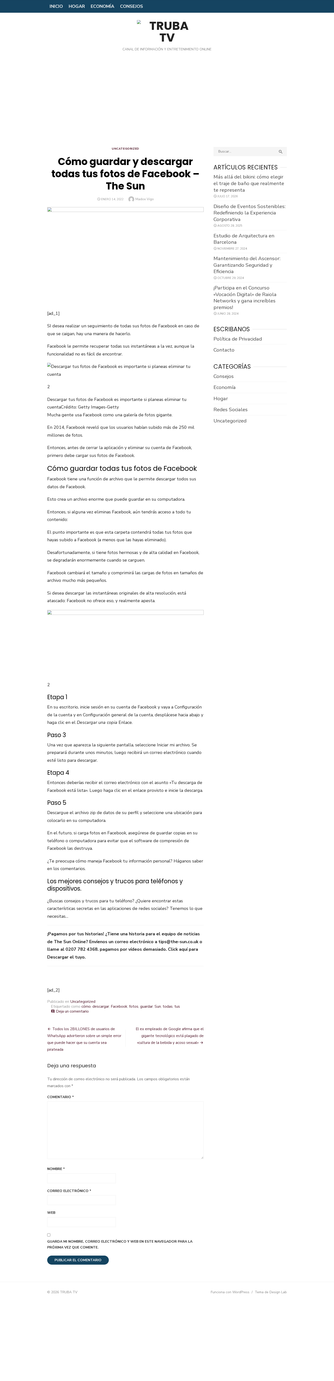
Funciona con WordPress (230, 1292)
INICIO (56, 6)
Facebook (119, 1006)
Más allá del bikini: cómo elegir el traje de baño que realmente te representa (248, 183)
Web (51, 1212)
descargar (100, 1006)
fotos (133, 1006)
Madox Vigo (144, 199)
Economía (102, 6)
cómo (86, 1006)
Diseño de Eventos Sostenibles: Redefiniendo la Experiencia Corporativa (249, 213)
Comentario (60, 1097)
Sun (158, 1006)
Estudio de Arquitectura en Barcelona (243, 239)
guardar (146, 1006)
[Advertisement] (167, 103)
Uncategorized (125, 149)
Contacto (223, 349)
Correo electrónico (69, 1191)
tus (177, 1006)
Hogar (77, 6)
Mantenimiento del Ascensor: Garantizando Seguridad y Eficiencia (246, 265)
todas (168, 1006)
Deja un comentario (72, 1011)
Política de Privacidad (237, 338)
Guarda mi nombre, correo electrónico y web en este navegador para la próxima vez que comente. (119, 1244)
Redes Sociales (230, 409)
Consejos (131, 6)
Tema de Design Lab (271, 1292)
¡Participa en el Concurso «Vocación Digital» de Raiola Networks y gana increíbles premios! (245, 297)
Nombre (56, 1169)
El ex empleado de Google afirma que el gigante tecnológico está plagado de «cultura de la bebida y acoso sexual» (170, 1036)
